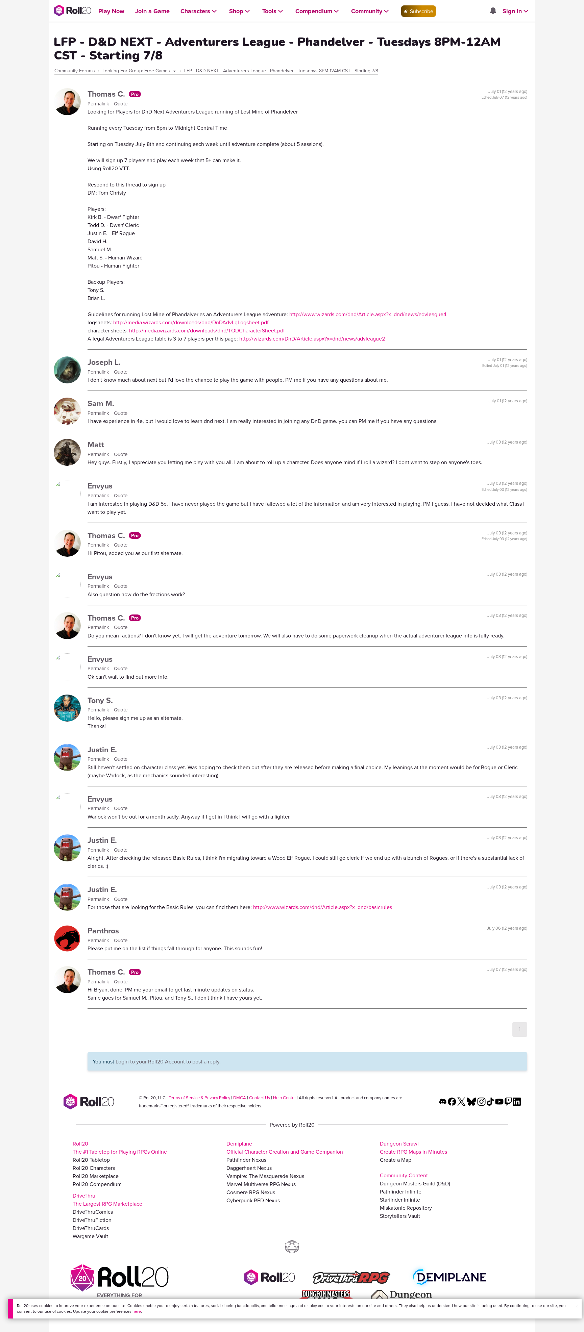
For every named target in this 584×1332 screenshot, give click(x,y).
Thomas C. (107, 93)
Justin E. (102, 749)
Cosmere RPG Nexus (250, 1192)
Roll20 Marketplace (96, 1176)
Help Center (284, 1098)
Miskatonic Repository (406, 1207)
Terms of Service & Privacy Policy (199, 1098)
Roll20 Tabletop (91, 1159)
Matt (96, 444)
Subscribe (421, 11)
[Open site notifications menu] (493, 11)
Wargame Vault (90, 1236)
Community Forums (74, 70)
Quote (120, 103)
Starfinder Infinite (400, 1199)
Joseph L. (104, 362)
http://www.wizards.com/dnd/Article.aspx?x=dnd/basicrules (322, 907)
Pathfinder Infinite (400, 1191)
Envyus (100, 485)
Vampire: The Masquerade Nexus (265, 1176)
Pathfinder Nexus (246, 1159)
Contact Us (259, 1098)
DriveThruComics (93, 1211)
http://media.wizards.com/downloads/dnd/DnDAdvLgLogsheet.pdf (191, 322)
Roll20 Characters (94, 1168)
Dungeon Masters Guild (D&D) (415, 1183)
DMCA (239, 1098)
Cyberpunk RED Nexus (253, 1200)
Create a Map (395, 1159)
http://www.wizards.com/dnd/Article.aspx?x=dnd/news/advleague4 (367, 314)
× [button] (577, 1306)
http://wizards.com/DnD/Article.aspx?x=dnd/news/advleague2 (312, 338)
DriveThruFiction (92, 1220)
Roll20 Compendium (97, 1184)
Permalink (99, 103)
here (136, 1311)
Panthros (103, 930)
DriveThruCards (91, 1228)
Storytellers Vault (400, 1216)
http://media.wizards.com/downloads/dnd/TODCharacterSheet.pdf (207, 330)
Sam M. (101, 403)
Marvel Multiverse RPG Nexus (261, 1184)
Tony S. (100, 700)
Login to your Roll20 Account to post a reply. (168, 1061)
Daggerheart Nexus (249, 1168)
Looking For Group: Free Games (136, 70)
